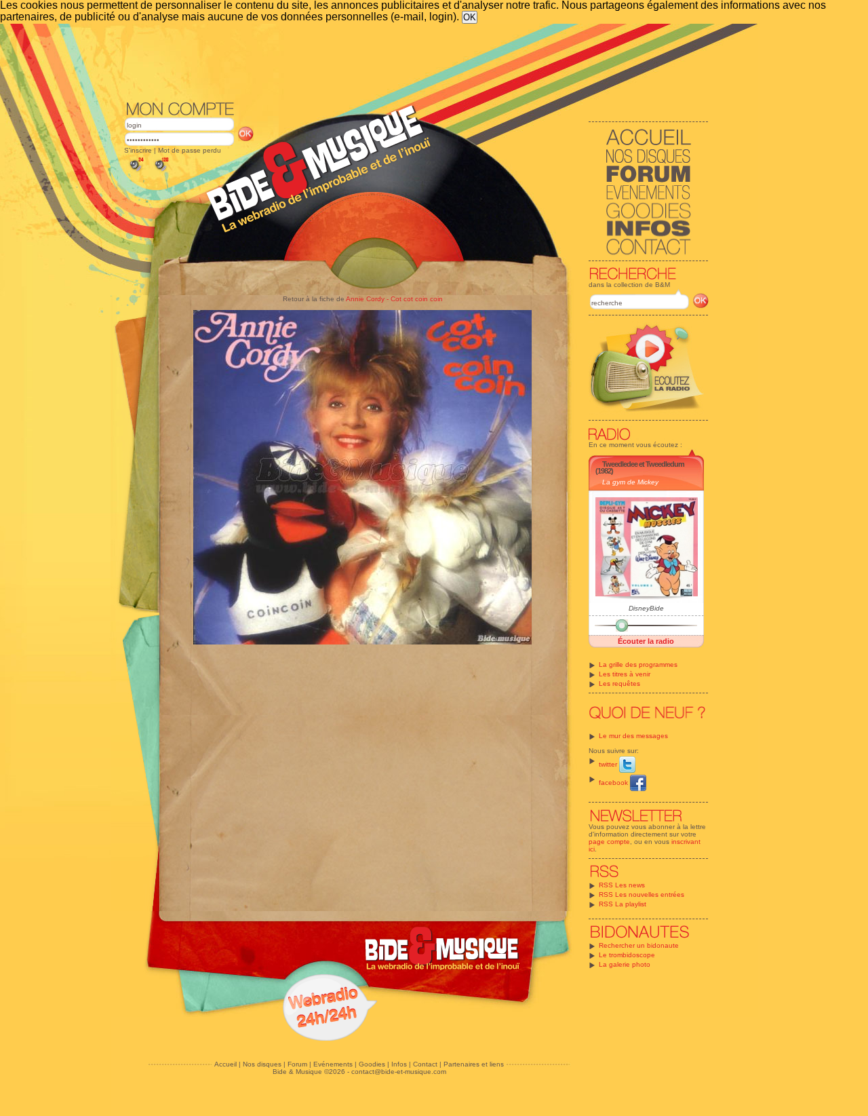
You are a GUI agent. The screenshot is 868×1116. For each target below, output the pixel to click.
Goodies (372, 1064)
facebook (614, 782)
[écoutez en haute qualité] (160, 171)
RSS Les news (622, 885)
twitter (609, 764)
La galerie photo (624, 964)
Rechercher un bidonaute (639, 945)
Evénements (333, 1064)
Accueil (225, 1064)
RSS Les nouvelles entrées (641, 894)
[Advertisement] (416, 61)
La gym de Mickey (630, 482)
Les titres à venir (624, 674)
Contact (425, 1064)
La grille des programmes (638, 664)
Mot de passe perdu (189, 150)
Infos (399, 1064)
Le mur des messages (633, 735)
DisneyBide (646, 608)
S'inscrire (138, 150)
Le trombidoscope (627, 955)
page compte (609, 841)
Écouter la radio (646, 641)
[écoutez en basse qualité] (135, 171)
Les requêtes (619, 683)
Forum (297, 1064)
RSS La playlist (622, 904)
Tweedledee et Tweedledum (643, 464)
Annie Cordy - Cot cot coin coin (394, 299)
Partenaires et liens (473, 1064)
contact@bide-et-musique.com (398, 1071)
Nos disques (262, 1064)
